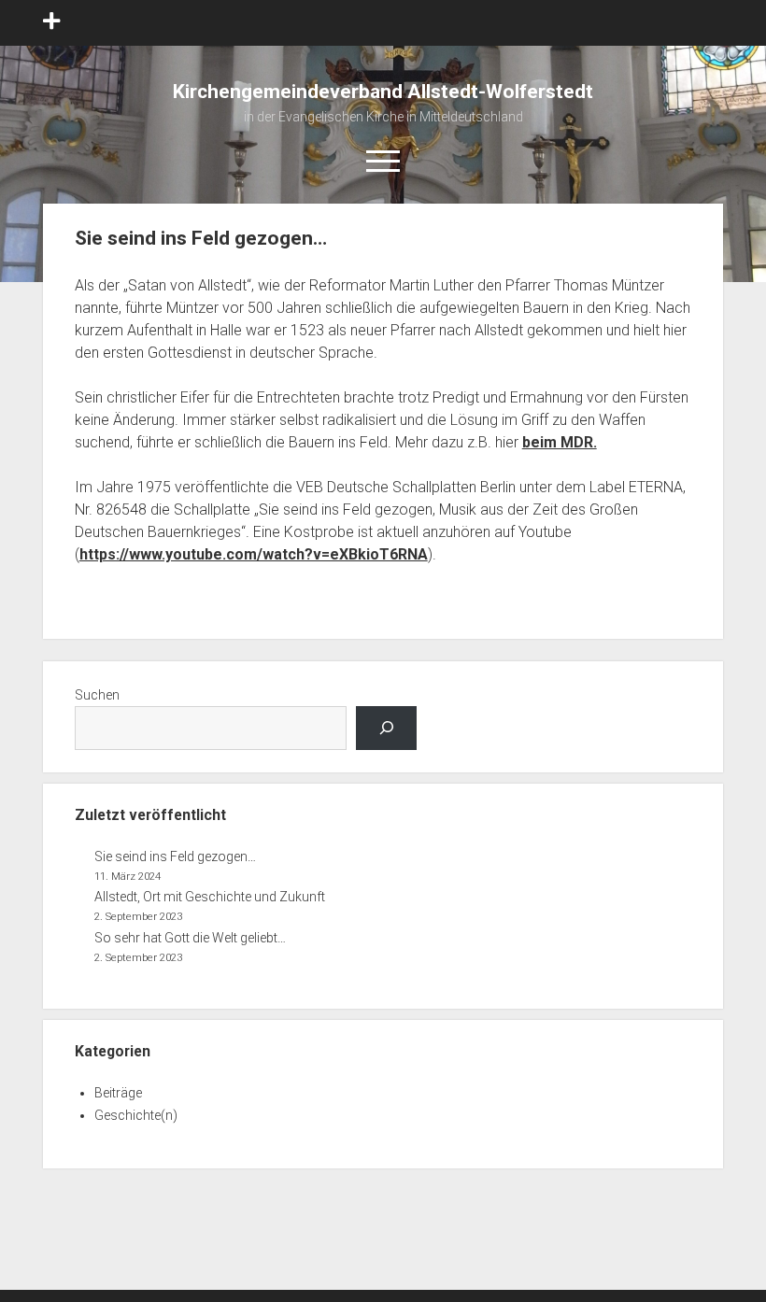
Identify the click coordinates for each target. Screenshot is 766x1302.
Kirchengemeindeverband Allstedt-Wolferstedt (383, 91)
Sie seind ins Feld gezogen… (175, 856)
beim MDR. (559, 442)
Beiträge (118, 1092)
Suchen (97, 694)
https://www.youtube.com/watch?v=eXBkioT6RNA (253, 554)
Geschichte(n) (135, 1115)
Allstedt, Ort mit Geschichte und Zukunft (209, 896)
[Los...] (386, 728)
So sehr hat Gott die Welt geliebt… (190, 937)
